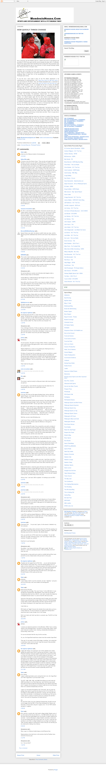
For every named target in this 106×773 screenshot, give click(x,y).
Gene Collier (67, 194)
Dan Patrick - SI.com (69, 178)
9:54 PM (23, 574)
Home (38, 755)
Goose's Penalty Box (69, 346)
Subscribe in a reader (70, 39)
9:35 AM (23, 251)
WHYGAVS (67, 500)
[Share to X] (46, 143)
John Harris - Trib (68, 224)
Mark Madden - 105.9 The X (71, 243)
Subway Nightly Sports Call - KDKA (73, 273)
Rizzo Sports (67, 438)
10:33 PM (23, 618)
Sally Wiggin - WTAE (69, 262)
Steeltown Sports (68, 465)
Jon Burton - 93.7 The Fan (71, 232)
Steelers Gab (67, 457)
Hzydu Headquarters (69, 355)
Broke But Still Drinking (70, 308)
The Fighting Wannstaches (71, 484)
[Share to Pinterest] (49, 143)
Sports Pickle (67, 448)
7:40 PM (23, 745)
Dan (22, 376)
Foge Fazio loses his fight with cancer (48, 80)
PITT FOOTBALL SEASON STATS (73, 138)
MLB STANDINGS (69, 123)
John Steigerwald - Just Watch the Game (75, 229)
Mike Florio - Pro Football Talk (72, 246)
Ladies (66, 368)
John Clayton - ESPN (69, 221)
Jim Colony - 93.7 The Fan (71, 208)
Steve (22, 711)
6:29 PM (23, 494)
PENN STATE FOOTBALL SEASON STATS (75, 139)
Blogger (56, 769)
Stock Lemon (67, 467)
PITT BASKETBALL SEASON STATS (74, 132)
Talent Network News (69, 473)
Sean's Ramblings (69, 443)
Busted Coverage (68, 319)
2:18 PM (23, 334)
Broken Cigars (68, 311)
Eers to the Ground (69, 333)
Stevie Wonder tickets (70, 546)
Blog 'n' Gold (67, 303)
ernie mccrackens (25, 369)
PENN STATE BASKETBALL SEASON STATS (76, 136)
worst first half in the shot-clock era (47, 83)
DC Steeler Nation (69, 325)
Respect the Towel (69, 432)
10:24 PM (23, 584)
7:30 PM (23, 558)
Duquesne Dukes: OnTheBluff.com (73, 330)
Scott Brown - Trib (69, 265)
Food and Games (69, 336)
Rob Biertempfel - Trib (70, 257)
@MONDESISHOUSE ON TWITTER (73, 33)
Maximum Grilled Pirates (70, 371)
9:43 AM (23, 268)
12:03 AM (23, 156)
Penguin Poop (68, 389)
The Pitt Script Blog (69, 489)
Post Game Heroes (69, 424)
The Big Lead (67, 478)
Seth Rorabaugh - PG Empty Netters (73, 268)
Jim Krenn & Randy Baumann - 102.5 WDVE (76, 211)
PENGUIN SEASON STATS (71, 129)
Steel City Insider (68, 451)
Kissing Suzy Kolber (69, 363)
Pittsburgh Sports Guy (70, 408)
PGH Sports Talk (68, 394)
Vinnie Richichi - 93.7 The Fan (72, 281)
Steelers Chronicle (69, 454)
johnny (22, 337)
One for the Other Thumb (71, 386)
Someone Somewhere (26, 208)
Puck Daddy (67, 427)
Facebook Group (21, 139)
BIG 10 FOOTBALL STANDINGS (73, 126)
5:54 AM (23, 228)
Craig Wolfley (67, 175)
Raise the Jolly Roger (70, 429)
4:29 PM (23, 373)
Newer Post (20, 755)
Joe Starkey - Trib (69, 219)
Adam (22, 152)
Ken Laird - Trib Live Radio (71, 238)
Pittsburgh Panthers (35, 145)
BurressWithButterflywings (28, 231)
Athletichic (67, 295)
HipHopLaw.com (25, 302)
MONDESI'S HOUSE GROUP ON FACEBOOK (76, 29)
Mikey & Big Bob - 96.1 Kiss (71, 251)
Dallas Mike (24, 159)
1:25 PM (23, 322)
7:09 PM (23, 543)
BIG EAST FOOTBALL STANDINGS (74, 125)
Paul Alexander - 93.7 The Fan (72, 254)
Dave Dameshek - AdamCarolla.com (73, 181)
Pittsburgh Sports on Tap (70, 410)
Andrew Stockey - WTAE (70, 153)
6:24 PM (23, 479)
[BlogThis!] (44, 143)
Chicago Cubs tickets (77, 543)
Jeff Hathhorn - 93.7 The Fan (72, 202)
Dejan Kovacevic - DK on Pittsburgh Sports (75, 183)
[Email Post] (38, 142)
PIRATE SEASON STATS (71, 131)
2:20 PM (23, 366)
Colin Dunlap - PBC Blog (70, 172)
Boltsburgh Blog (68, 306)
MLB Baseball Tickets (70, 533)
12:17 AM (23, 669)
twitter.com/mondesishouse (46, 137)
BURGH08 (23, 254)
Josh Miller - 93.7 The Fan (71, 235)
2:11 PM (23, 737)
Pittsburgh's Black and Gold (71, 418)
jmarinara (23, 392)
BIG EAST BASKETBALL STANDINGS (74, 119)
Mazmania (67, 374)
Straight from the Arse (70, 470)
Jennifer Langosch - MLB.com (72, 205)
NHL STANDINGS (69, 118)
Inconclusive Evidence (70, 357)
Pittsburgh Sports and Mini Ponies (73, 402)
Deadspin (66, 327)
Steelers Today (68, 462)
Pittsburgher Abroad (69, 421)
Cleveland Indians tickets (74, 542)
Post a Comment (23, 748)
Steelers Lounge (68, 459)
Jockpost (66, 360)
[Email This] (43, 143)
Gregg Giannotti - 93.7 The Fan (72, 197)
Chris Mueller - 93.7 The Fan (72, 167)
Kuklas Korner (68, 365)
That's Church (68, 476)
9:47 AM (23, 299)
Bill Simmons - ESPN (69, 156)
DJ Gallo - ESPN (68, 186)
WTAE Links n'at (68, 506)
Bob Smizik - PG (68, 159)
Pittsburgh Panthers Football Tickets (73, 515)
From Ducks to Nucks (70, 338)
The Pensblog (68, 486)
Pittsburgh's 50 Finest (70, 416)
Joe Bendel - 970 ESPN (70, 213)
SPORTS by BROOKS (70, 446)
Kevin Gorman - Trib (69, 240)
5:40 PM (23, 389)
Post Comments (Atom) (41, 759)
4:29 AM (23, 205)
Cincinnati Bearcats (25, 145)
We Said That (67, 497)
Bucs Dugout (67, 314)
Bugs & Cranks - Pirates (70, 316)
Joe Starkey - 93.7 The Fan (71, 216)
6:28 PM (23, 486)
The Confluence (68, 481)
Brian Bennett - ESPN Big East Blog (73, 162)
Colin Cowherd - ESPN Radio (72, 170)
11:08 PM (23, 645)
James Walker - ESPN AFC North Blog (74, 200)
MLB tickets (78, 541)
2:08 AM (23, 708)
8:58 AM (23, 726)
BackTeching (67, 297)
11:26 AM (23, 309)
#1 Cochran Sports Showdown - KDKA (74, 148)
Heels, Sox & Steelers (70, 349)
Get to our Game (68, 344)
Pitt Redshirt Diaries (69, 399)
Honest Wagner (68, 352)
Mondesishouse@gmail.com (28, 137)
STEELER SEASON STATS (71, 130)
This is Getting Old (69, 492)
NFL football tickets (74, 540)
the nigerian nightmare (27, 312)
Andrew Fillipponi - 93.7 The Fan (72, 151)
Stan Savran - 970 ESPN (70, 270)
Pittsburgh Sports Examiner (71, 405)
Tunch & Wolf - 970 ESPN (71, 279)
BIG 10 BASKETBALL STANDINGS (73, 121)
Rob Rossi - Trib (68, 259)
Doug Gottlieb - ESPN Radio (71, 189)
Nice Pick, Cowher (69, 380)
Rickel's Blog (67, 435)
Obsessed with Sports (70, 383)
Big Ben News (68, 300)
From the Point (68, 341)
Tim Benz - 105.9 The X (70, 276)
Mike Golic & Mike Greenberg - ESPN (74, 249)
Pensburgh (67, 391)
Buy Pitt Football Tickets (79, 512)
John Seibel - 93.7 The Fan (71, 227)
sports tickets (83, 538)
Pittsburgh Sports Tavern (70, 413)
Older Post (56, 755)
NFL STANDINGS (69, 122)
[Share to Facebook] (47, 143)
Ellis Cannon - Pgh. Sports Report (73, 191)
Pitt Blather (67, 397)
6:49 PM (23, 519)
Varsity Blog (67, 495)
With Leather (67, 503)
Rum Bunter (67, 440)
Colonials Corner (68, 322)
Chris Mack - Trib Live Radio (71, 164)
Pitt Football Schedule (74, 514)
